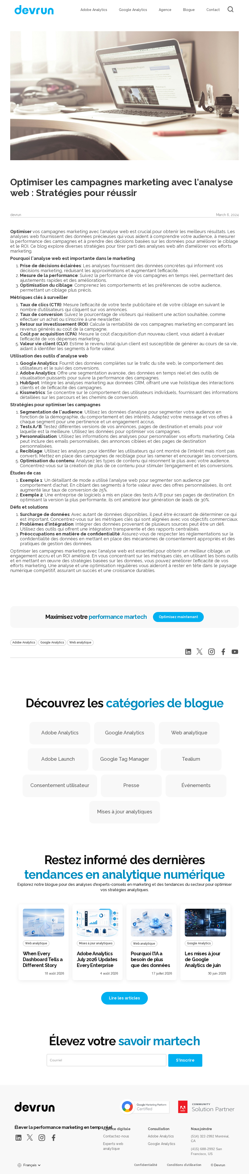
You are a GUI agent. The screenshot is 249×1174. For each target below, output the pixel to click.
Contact (213, 10)
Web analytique (189, 733)
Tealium (191, 759)
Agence (165, 10)
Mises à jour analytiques (124, 812)
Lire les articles (124, 998)
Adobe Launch (58, 759)
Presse (131, 785)
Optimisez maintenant (178, 617)
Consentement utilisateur (59, 785)
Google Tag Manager (124, 759)
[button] (29, 1165)
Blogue (189, 10)
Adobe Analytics (93, 10)
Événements (196, 785)
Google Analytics (133, 10)
